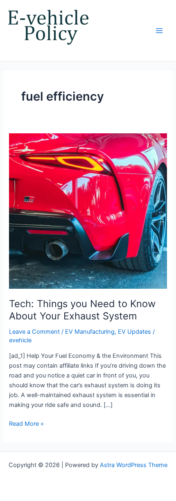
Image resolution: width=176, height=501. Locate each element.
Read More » (26, 423)
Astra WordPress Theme (133, 465)
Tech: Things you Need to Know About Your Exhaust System (82, 310)
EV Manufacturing (90, 331)
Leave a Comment (34, 331)
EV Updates (134, 331)
